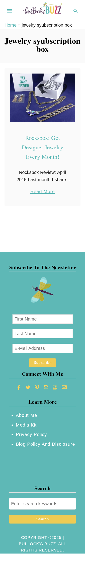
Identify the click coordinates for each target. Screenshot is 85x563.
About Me (26, 415)
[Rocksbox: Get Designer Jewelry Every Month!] (42, 98)
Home (11, 25)
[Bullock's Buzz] (42, 10)
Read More (42, 192)
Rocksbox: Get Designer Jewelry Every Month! (42, 147)
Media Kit (26, 424)
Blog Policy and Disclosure (45, 444)
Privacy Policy (31, 434)
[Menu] (9, 11)
